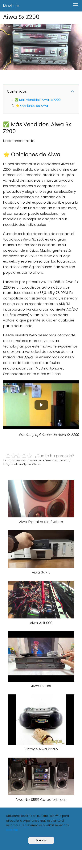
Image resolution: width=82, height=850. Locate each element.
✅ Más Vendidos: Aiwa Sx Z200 (38, 100)
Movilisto (11, 5)
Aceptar (41, 840)
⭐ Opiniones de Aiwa (32, 106)
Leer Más (12, 830)
